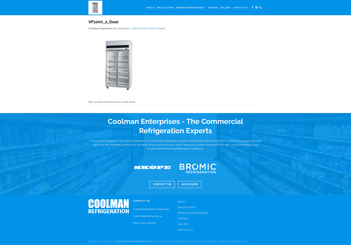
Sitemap (92, 241)
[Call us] (260, 7)
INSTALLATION (165, 7)
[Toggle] (217, 213)
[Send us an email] (256, 7)
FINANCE (213, 7)
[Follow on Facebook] (252, 7)
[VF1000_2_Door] (119, 64)
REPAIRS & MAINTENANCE (190, 7)
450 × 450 (131, 28)
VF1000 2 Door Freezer (152, 28)
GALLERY (225, 7)
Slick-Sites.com (239, 241)
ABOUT (150, 7)
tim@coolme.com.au (151, 216)
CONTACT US (240, 7)
